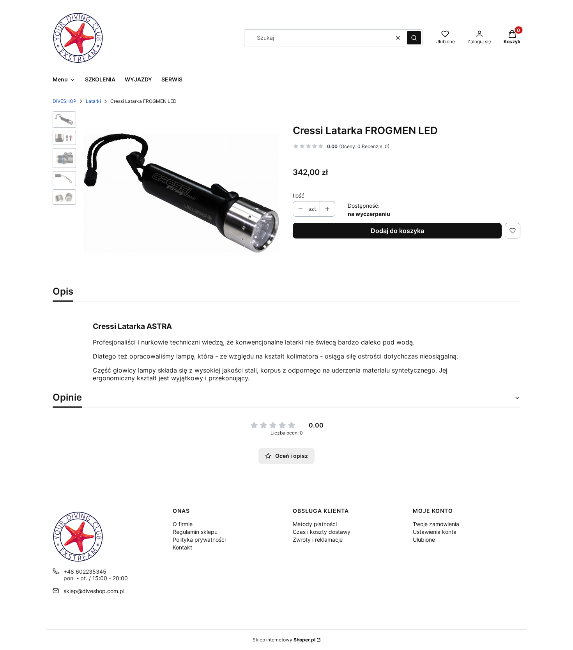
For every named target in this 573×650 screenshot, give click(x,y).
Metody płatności (315, 524)
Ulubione (424, 539)
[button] (414, 37)
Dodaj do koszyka (397, 231)
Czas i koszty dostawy (321, 531)
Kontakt (182, 547)
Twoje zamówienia (436, 524)
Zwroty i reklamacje (318, 539)
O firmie (183, 524)
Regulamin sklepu (195, 531)
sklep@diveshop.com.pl (94, 591)
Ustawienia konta (434, 531)
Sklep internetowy (284, 640)
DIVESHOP (64, 101)
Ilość (298, 195)
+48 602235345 (85, 571)
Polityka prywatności (199, 539)
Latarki (93, 101)
